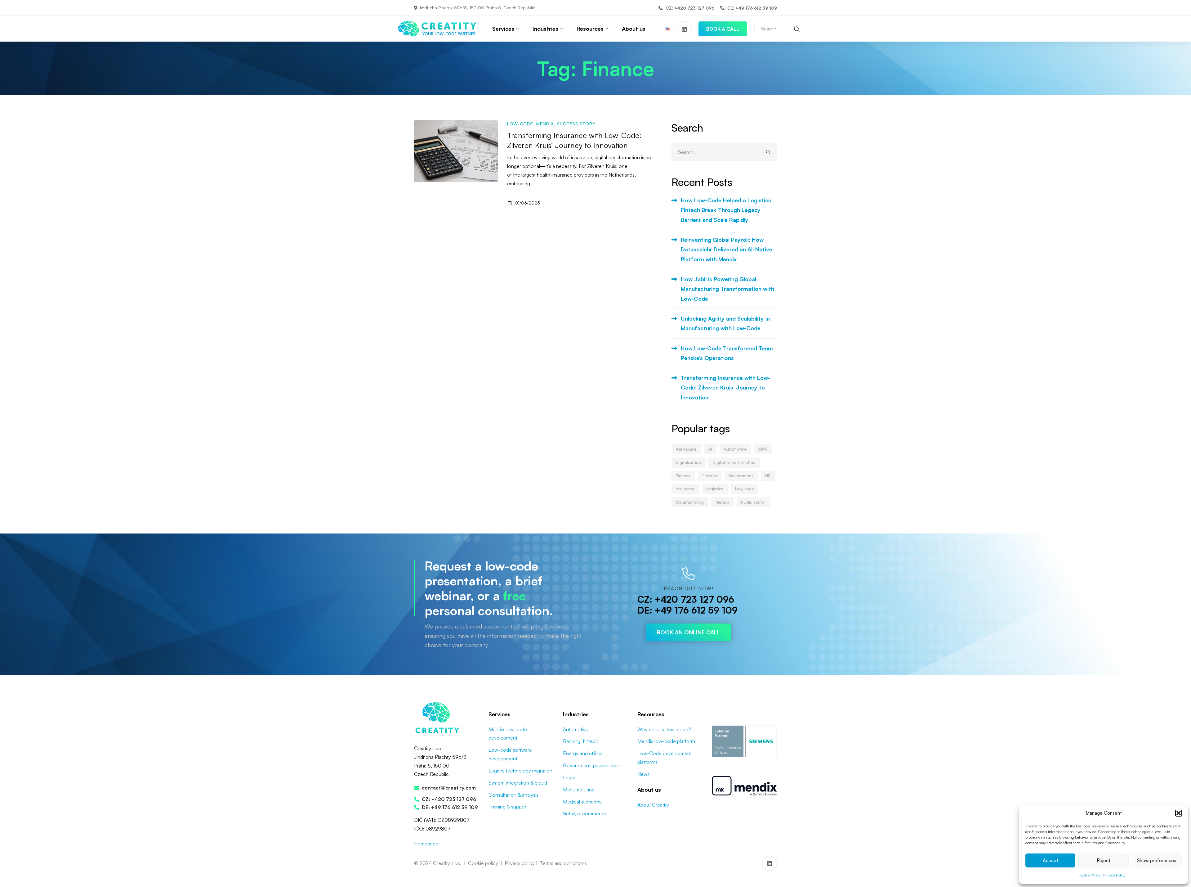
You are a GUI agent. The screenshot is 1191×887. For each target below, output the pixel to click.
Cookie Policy (1089, 875)
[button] (1178, 813)
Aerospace (686, 449)
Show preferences (1156, 860)
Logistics (714, 488)
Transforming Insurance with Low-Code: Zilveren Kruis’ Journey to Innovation (725, 387)
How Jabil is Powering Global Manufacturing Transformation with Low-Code (727, 289)
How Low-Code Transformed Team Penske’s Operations (727, 353)
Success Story (576, 123)
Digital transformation (734, 462)
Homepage (426, 843)
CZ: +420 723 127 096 (685, 599)
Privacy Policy (1114, 875)
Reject (1103, 860)
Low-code (520, 123)
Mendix (545, 123)
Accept (1050, 860)
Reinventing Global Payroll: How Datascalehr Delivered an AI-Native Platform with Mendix (726, 249)
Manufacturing (690, 502)
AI (710, 449)
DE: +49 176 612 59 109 (687, 610)
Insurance (685, 488)
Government (741, 475)
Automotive (735, 449)
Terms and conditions (563, 863)
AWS (762, 449)
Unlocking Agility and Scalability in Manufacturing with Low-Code (725, 323)
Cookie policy (483, 863)
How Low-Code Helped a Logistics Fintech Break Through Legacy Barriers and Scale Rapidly (726, 210)
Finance (683, 475)
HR (767, 475)
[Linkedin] (684, 28)
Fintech (710, 475)
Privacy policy (520, 863)
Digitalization (688, 462)
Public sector (753, 502)
